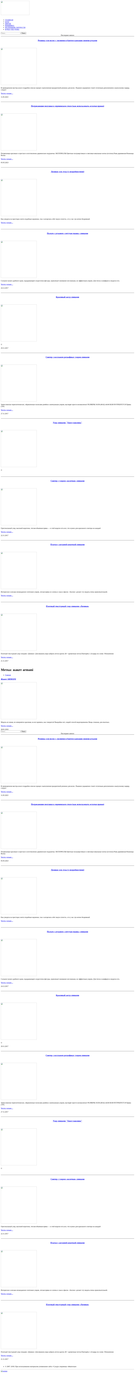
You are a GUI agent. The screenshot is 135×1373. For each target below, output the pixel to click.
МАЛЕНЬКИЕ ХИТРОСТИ (15, 27)
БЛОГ (7, 22)
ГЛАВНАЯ (9, 20)
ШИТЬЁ (8, 24)
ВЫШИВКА (9, 25)
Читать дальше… (7, 93)
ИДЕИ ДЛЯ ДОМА (12, 29)
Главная (8, 675)
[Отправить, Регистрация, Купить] (4, 1371)
